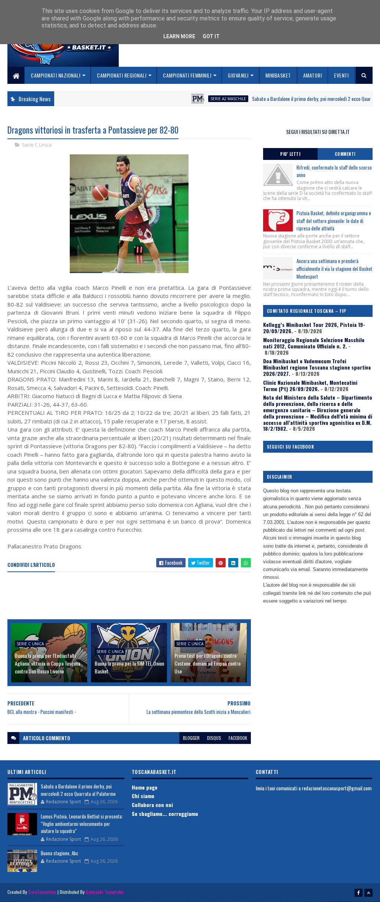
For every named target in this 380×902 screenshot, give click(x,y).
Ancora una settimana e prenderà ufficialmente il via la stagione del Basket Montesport (334, 268)
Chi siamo (143, 796)
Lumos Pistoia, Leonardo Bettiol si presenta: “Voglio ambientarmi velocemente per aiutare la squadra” (82, 823)
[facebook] (358, 893)
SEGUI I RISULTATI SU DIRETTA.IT (318, 131)
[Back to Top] (368, 893)
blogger (191, 738)
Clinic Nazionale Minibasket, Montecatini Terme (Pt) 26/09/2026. (310, 385)
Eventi (341, 75)
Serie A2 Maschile (212, 98)
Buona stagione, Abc (59, 853)
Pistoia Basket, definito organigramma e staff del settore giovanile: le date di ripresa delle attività (334, 220)
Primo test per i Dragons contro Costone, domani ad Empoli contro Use (207, 663)
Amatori (312, 75)
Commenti (345, 154)
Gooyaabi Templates (105, 892)
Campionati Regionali (121, 75)
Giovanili (238, 75)
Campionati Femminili (187, 75)
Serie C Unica (37, 144)
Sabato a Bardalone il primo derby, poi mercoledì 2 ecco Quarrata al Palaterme (78, 790)
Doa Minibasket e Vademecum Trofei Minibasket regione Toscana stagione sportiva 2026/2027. (317, 367)
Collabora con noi (152, 804)
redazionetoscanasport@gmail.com (336, 788)
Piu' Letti (290, 154)
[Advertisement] (142, 596)
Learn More (179, 36)
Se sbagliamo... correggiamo (165, 813)
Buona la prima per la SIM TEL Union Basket (129, 667)
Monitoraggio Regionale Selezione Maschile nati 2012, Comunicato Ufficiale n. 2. (313, 343)
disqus (214, 738)
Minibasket (278, 75)
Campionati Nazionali (55, 75)
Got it (211, 36)
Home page (144, 787)
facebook (238, 738)
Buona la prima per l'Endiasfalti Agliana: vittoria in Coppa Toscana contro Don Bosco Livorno (47, 663)
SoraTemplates (42, 892)
